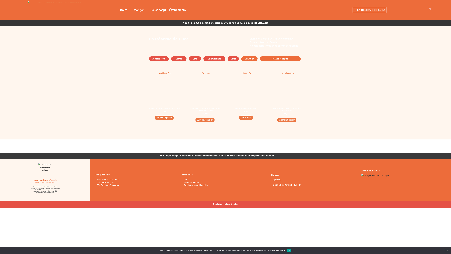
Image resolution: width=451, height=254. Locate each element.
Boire (123, 10)
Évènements (177, 10)
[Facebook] (43, 197)
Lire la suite (246, 118)
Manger (139, 10)
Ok (289, 250)
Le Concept (158, 10)
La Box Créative (231, 204)
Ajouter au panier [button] (164, 118)
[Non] (447, 250)
